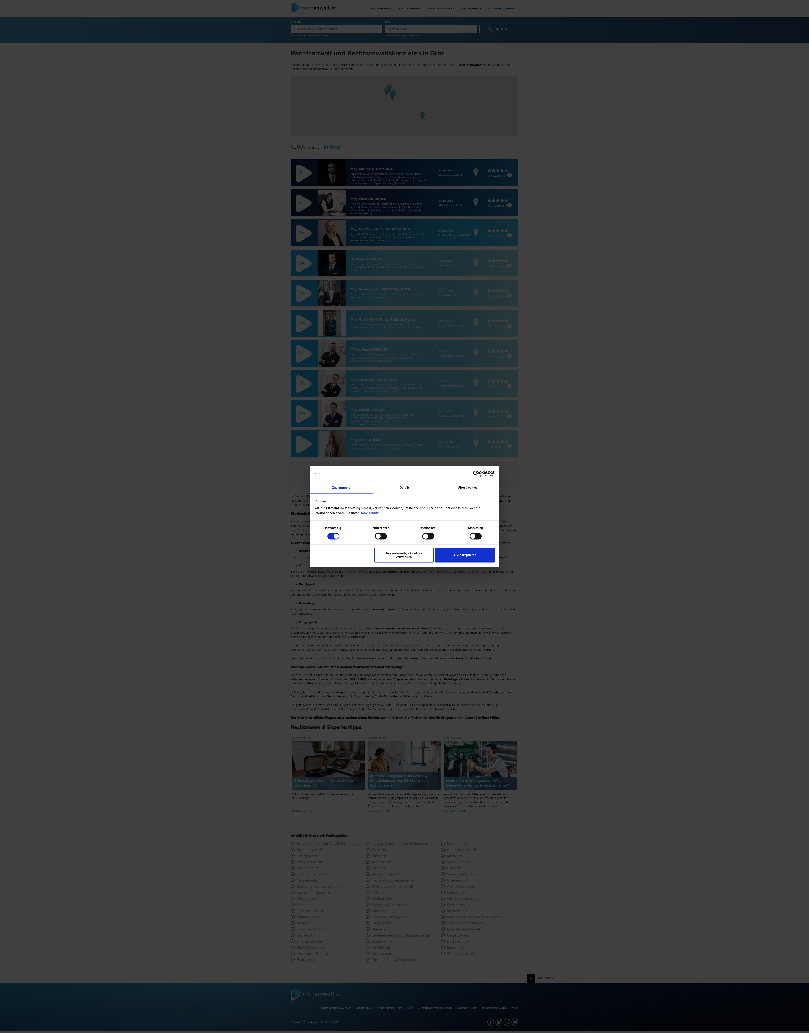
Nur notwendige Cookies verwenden (404, 555)
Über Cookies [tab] (467, 488)
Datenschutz (369, 513)
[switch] (381, 536)
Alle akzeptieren (464, 555)
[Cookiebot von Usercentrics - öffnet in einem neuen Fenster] (476, 474)
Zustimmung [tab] (341, 488)
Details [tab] (404, 488)
